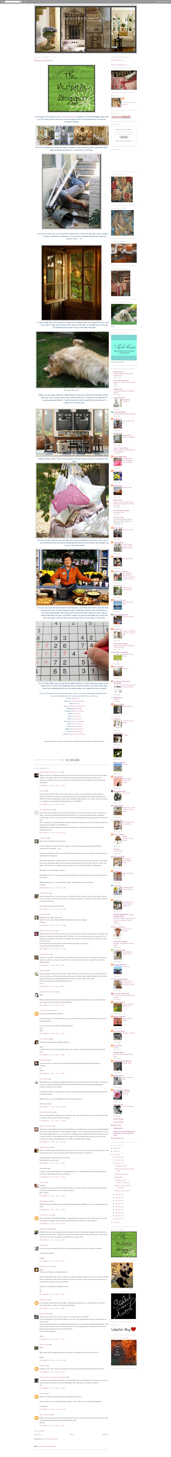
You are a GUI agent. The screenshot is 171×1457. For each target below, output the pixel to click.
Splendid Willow (119, 1052)
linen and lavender (120, 791)
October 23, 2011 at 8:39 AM (52, 804)
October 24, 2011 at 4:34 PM (52, 1294)
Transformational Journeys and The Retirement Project (127, 546)
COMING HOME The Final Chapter (127, 888)
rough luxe (117, 719)
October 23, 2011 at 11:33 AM (53, 909)
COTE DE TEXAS (120, 412)
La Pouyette (117, 557)
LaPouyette (43, 838)
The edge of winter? (121, 1166)
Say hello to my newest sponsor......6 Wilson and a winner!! (128, 982)
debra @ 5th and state (46, 1010)
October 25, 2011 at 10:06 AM (53, 1409)
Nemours (125, 764)
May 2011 (118, 1207)
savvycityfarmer (45, 1039)
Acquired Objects (86, 18)
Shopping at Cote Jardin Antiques (127, 588)
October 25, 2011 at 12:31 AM (53, 1360)
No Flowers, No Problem (127, 930)
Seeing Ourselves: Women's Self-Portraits (127, 780)
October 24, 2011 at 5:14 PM (52, 1308)
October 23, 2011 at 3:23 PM (52, 986)
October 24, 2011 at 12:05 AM (53, 1142)
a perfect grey (77, 719)
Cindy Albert (44, 1079)
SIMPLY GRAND (119, 1016)
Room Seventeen (119, 704)
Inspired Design (119, 1119)
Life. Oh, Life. (126, 793)
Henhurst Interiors (120, 762)
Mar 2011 (118, 1213)
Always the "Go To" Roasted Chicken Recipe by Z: (128, 904)
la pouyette (77, 716)
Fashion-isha (44, 1060)
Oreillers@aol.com (117, 60)
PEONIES (125, 735)
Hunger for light (126, 487)
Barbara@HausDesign (46, 1112)
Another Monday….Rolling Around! (127, 838)
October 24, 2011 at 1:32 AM (52, 1163)
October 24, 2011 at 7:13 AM (52, 1210)
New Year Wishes (127, 558)
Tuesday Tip (125, 966)
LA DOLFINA (118, 733)
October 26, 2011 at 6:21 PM (52, 1426)
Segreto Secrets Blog (120, 941)
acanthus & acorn (77, 729)
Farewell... (116, 1047)
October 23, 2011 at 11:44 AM (53, 925)
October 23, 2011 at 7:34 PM (52, 1073)
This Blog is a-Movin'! (128, 1033)
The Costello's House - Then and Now (128, 823)
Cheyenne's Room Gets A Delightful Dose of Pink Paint (127, 460)
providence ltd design (77, 701)
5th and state (118, 471)
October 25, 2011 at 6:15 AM (52, 1388)
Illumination (76, 698)
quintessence (44, 1300)
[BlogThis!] (72, 760)
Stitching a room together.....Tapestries (122, 1181)
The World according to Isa (76, 706)
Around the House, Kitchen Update (127, 953)
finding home (118, 697)
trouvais (76, 703)
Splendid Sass (118, 433)
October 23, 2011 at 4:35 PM (52, 1005)
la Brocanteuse (118, 1075)
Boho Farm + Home (78, 711)
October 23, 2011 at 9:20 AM (52, 833)
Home (72, 1434)
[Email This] (70, 760)
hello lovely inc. (119, 372)
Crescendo (116, 699)
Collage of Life (118, 542)
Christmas (125, 668)
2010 (115, 1222)
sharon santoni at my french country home (53, 1377)
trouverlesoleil (118, 1122)
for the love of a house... (121, 571)
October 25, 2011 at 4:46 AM (52, 1372)
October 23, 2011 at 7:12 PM (52, 1034)
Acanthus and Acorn (46, 1266)
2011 (115, 1154)
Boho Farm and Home (46, 1229)
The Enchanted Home (68, 117)
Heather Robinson (45, 1147)
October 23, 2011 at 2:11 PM (52, 965)
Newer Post (37, 1434)
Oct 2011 (118, 1163)
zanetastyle (117, 900)
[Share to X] (74, 760)
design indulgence (119, 397)
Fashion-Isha (118, 500)
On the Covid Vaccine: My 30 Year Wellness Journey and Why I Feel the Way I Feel (124, 503)
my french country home (122, 993)
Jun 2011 (118, 1204)
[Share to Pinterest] (78, 760)
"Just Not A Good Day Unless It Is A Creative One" (128, 633)
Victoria (42, 1182)
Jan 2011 (118, 1219)
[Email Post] (67, 760)
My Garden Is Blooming (126, 1093)
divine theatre (77, 724)
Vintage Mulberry (119, 834)
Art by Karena (118, 776)
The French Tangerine (121, 614)
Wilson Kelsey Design (121, 643)
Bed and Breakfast (127, 706)
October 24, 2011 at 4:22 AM (52, 1177)
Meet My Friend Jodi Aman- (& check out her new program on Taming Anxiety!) (124, 920)
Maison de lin (44, 1344)
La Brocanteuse (44, 954)
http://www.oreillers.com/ (119, 65)
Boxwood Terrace (45, 1414)
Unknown (43, 1365)
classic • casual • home (121, 448)
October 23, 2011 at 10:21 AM (53, 888)
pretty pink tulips (119, 857)
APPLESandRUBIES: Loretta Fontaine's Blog (123, 915)
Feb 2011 (118, 1216)
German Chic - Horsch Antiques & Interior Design (128, 809)
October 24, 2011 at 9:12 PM (52, 1339)
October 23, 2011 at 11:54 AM (53, 949)
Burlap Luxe (118, 629)
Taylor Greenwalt (45, 1201)
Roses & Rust (77, 726)
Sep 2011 (118, 1194)
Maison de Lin (118, 1104)
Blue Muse (43, 970)
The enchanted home (46, 810)
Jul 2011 (118, 1200)
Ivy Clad (116, 748)
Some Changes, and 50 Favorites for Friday (128, 686)
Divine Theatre (44, 1313)
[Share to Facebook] (76, 760)
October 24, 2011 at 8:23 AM (52, 1240)
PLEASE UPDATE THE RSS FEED (124, 414)
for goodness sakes (119, 512)
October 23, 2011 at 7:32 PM (52, 1055)
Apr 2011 (118, 1210)
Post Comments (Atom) (50, 1439)
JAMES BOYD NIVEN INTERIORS (128, 436)
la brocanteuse (77, 731)
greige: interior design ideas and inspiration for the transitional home (124, 1133)
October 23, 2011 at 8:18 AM (52, 785)
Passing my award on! (43, 60)
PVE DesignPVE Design (121, 510)
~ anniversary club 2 (128, 616)
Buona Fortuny (118, 851)
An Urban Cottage (119, 950)
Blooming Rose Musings (47, 931)
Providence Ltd (119, 1138)
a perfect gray (118, 820)
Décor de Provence (120, 600)
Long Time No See (127, 530)
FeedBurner (128, 141)
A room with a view (46, 1215)
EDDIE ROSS (118, 1128)
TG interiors (118, 871)
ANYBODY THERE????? (126, 400)
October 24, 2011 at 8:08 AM (52, 1224)
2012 (115, 1151)
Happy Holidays (127, 1063)
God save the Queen (128, 1106)
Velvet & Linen (118, 517)
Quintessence (118, 389)
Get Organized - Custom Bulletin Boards (127, 860)
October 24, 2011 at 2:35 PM (52, 1261)
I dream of (117, 885)
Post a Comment (39, 1431)
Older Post (105, 1434)
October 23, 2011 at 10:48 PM (52, 1107)
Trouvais (42, 791)
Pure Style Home (119, 1031)
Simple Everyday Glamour (77, 734)
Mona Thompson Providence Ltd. (50, 772)
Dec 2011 (118, 1157)
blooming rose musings (77, 721)
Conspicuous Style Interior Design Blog (122, 682)
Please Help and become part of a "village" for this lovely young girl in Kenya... (128, 576)
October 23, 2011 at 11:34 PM (52, 1121)
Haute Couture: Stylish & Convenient (123, 1186)
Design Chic (117, 1125)
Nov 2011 (118, 1160)
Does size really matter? (122, 1191)
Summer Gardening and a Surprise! (128, 1005)
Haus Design (78, 708)
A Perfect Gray (44, 893)
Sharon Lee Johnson (46, 1126)
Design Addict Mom (120, 456)
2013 (115, 1148)
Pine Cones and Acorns (121, 380)
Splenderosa (118, 419)
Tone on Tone (118, 585)
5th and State (76, 713)
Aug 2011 (118, 1197)
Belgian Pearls (118, 805)
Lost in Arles (118, 485)
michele (42, 1245)
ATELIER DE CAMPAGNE (123, 1061)
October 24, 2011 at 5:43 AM (52, 1196)
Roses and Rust (118, 666)
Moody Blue (119, 1177)
